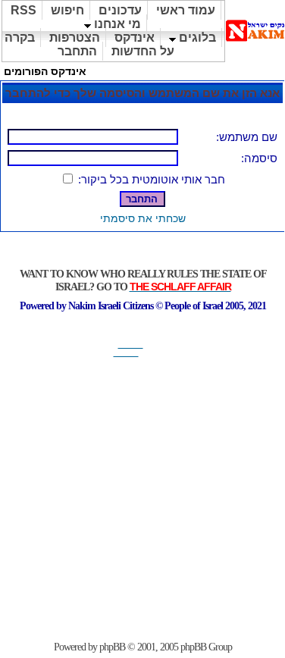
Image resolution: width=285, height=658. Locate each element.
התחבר (77, 51)
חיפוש (67, 10)
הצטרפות (74, 37)
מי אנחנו (116, 23)
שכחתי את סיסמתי (143, 218)
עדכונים (120, 10)
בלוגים (196, 37)
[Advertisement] (143, 499)
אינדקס (134, 37)
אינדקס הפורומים (45, 71)
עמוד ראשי (185, 10)
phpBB (112, 647)
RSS (23, 10)
